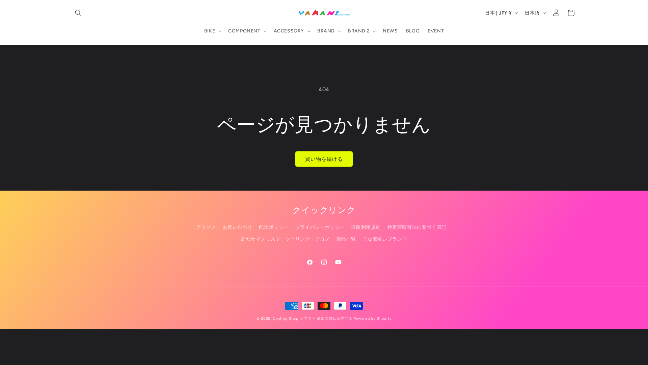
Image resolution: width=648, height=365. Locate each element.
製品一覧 (346, 239)
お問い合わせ (237, 227)
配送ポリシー (274, 227)
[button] (78, 12)
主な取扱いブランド (385, 239)
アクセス (206, 227)
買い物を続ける (324, 159)
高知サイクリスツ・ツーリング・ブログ (285, 239)
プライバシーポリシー (320, 227)
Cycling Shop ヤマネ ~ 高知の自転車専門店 (312, 318)
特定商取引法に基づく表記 (417, 227)
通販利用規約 (366, 227)
